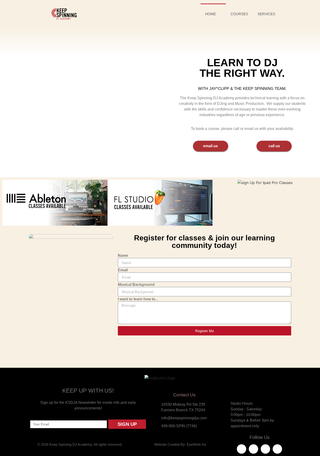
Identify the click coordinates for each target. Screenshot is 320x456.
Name (123, 255)
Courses (239, 14)
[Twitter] (253, 449)
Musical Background (136, 285)
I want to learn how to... (138, 299)
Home (210, 14)
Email (123, 270)
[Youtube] (277, 449)
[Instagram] (265, 449)
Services (266, 14)
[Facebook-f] (241, 449)
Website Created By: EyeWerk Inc (180, 444)
